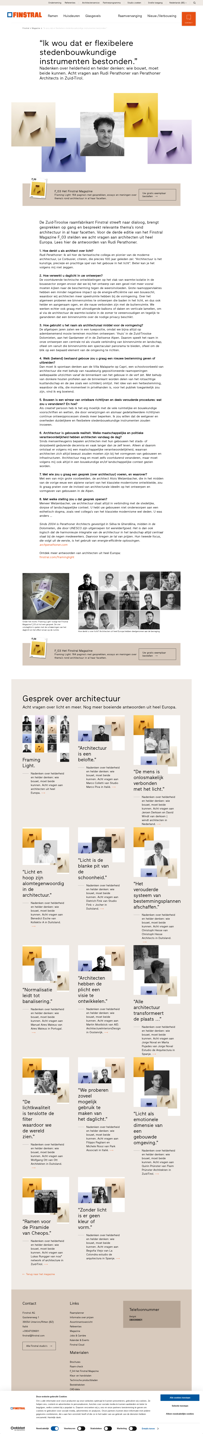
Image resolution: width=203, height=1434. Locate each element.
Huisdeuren (71, 16)
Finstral (26, 28)
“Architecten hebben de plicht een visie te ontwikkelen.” (92, 989)
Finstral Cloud (77, 1344)
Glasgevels (93, 16)
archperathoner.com (53, 545)
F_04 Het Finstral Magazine (84, 1371)
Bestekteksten (77, 1384)
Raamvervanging (130, 16)
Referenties (70, 3)
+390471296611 (31, 1331)
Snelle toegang (155, 3)
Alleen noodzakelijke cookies (180, 1414)
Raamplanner (77, 1312)
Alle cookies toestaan (180, 1397)
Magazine (36, 28)
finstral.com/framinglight (56, 557)
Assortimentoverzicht (81, 1322)
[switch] (81, 1428)
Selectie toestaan (180, 1406)
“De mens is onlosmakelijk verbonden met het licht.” (149, 780)
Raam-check (76, 1366)
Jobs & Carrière (78, 1335)
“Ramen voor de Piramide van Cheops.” (37, 1227)
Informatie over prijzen (82, 1317)
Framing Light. (31, 762)
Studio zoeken (134, 3)
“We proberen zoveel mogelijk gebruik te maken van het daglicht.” (93, 1104)
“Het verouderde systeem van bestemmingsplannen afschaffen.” (157, 895)
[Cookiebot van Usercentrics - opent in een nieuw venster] (18, 1429)
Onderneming (54, 3)
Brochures (75, 1362)
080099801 (135, 1319)
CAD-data (75, 1389)
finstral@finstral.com (34, 1335)
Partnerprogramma (112, 3)
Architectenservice (90, 3)
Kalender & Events (79, 1340)
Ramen (53, 16)
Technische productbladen (84, 1380)
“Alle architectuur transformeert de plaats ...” (149, 1010)
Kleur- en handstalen (80, 1375)
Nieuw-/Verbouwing (161, 16)
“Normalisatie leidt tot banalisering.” (37, 995)
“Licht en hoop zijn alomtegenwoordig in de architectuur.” (43, 883)
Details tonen (148, 1428)
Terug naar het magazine (40, 1274)
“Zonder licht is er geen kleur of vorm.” (92, 1218)
